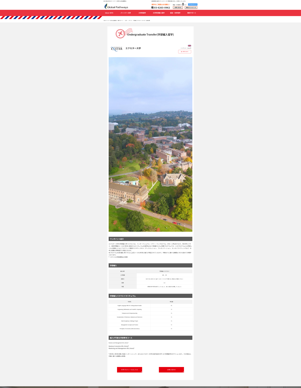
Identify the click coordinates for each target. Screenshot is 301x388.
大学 (126, 20)
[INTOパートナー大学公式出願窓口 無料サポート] (116, 6)
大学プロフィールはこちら (129, 370)
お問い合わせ (185, 51)
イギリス (130, 20)
